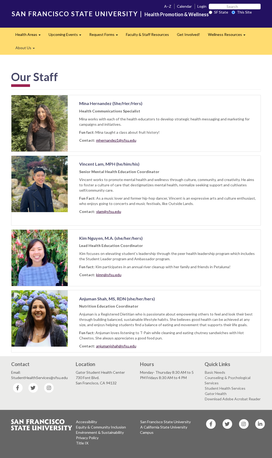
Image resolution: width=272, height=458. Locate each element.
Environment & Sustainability (100, 432)
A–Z (167, 6)
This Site (244, 12)
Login (201, 6)
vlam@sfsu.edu (108, 211)
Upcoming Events (67, 36)
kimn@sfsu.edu (108, 274)
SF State (221, 12)
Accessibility (86, 421)
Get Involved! (188, 34)
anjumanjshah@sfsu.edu (116, 346)
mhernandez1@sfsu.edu (116, 140)
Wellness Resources (228, 36)
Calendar (184, 6)
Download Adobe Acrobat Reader (233, 399)
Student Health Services (225, 388)
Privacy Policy (87, 437)
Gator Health (216, 393)
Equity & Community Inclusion (101, 427)
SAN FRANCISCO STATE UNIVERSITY (75, 14)
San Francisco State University (165, 421)
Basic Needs (215, 372)
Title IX (82, 443)
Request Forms (105, 36)
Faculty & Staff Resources (147, 34)
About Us (27, 49)
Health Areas (30, 36)
